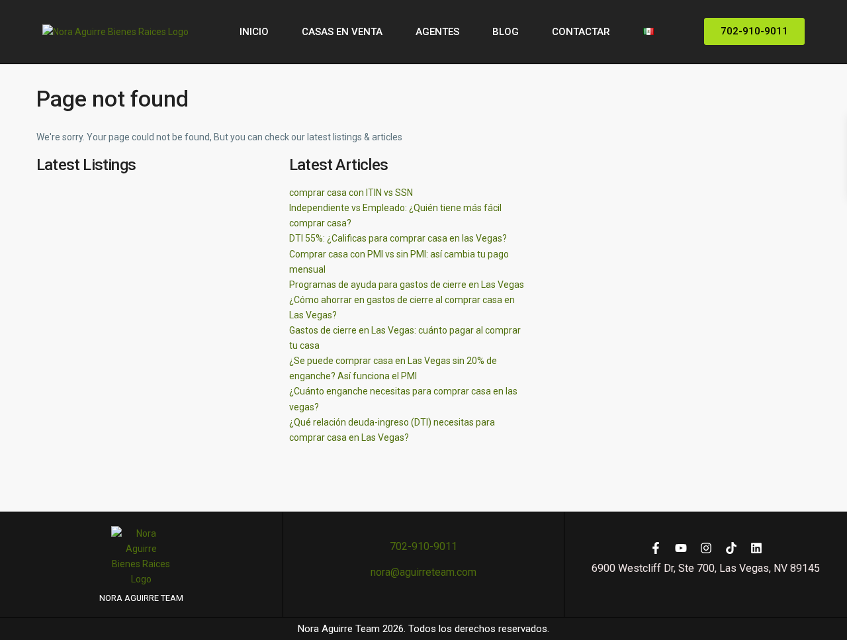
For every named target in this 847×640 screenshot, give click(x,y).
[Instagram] (706, 548)
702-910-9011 (423, 546)
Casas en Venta (342, 32)
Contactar (581, 32)
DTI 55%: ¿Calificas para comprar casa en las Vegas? (398, 238)
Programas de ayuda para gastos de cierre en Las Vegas (406, 284)
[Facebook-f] (656, 548)
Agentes (437, 32)
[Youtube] (681, 548)
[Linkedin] (756, 548)
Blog (505, 32)
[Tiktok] (731, 548)
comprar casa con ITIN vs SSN (351, 192)
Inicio (254, 32)
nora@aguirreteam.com (423, 572)
